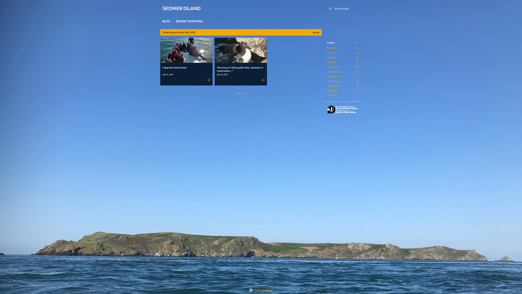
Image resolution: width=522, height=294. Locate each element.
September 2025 (334, 86)
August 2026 (333, 48)
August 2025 (333, 91)
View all (315, 32)
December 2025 (334, 72)
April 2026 (332, 62)
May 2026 (331, 57)
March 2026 (332, 67)
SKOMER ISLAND (181, 8)
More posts (241, 93)
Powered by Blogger (263, 290)
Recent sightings (189, 21)
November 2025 (334, 76)
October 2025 (333, 81)
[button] (208, 80)
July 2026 (331, 52)
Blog (166, 21)
